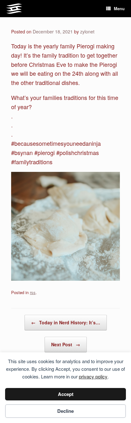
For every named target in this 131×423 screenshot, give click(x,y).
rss (33, 292)
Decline (65, 410)
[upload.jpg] (65, 278)
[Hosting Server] (14, 9)
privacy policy (93, 376)
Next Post (65, 344)
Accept (65, 394)
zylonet (87, 31)
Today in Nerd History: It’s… (65, 322)
